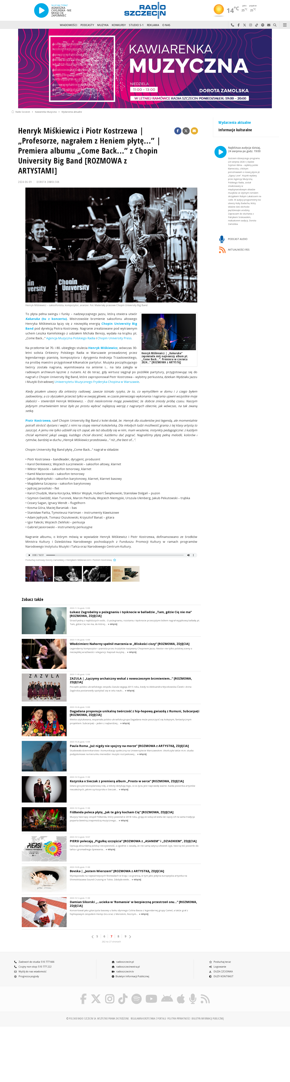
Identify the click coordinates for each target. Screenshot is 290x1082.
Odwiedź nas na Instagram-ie (251, 25)
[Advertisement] (44, 1052)
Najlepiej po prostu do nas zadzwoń (232, 25)
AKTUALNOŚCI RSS (238, 249)
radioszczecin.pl (125, 961)
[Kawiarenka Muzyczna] (145, 68)
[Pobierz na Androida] (167, 994)
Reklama (153, 25)
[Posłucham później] (114, 559)
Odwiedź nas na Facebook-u (238, 25)
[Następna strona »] (130, 936)
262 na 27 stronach (111, 941)
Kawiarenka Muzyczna (46, 111)
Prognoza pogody (28, 976)
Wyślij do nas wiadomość (269, 25)
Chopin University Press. (114, 338)
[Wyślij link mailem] (194, 131)
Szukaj (275, 25)
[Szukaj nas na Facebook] (83, 994)
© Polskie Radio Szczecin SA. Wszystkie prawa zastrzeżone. (97, 1018)
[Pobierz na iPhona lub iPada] (181, 994)
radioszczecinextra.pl (128, 966)
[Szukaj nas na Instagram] (109, 994)
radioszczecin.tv (125, 971)
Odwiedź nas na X (245, 25)
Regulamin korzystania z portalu (148, 1018)
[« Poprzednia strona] (93, 936)
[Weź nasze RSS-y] (205, 994)
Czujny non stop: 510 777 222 (35, 966)
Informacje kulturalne (235, 129)
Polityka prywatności (179, 1018)
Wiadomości (68, 25)
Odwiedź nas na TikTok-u (257, 25)
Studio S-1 (136, 25)
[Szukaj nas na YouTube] (151, 994)
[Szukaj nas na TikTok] (122, 994)
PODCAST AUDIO (237, 239)
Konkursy (119, 25)
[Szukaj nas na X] (96, 994)
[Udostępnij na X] (186, 131)
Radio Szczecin (22, 111)
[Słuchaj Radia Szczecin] (41, 10)
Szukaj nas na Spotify (263, 25)
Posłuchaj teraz (222, 961)
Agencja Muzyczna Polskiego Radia (70, 338)
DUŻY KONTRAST (223, 976)
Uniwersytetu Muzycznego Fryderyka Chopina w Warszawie (96, 382)
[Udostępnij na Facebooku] (178, 131)
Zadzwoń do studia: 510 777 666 (36, 961)
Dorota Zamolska (48, 182)
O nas (166, 25)
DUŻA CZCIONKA (223, 971)
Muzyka (102, 25)
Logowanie (219, 966)
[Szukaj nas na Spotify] (136, 994)
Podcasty (87, 25)
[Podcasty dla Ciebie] (193, 994)
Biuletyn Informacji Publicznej (132, 976)
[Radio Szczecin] (145, 10)
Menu (285, 25)
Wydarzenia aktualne (71, 111)
